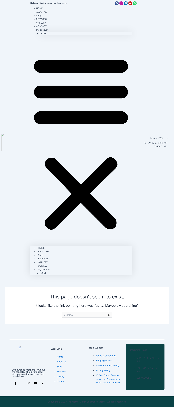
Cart (43, 33)
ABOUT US (41, 11)
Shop (40, 255)
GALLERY (43, 262)
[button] (81, 142)
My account (42, 29)
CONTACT (43, 265)
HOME (41, 247)
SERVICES (43, 258)
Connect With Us (158, 138)
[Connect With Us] (138, 142)
